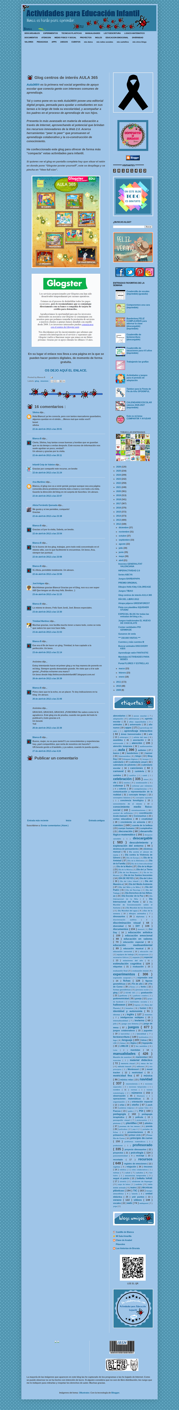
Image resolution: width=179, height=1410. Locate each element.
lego (115, 1040)
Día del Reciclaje (133, 890)
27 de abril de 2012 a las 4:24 (46, 751)
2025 (118, 471)
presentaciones (136, 1132)
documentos (121, 929)
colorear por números (142, 786)
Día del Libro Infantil (130, 881)
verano (118, 1200)
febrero (122, 673)
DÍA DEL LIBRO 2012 (128, 599)
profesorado (142, 1145)
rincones (148, 1167)
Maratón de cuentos (122, 1057)
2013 (118, 520)
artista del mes (141, 737)
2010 (118, 686)
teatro (133, 1187)
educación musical (134, 948)
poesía (149, 1126)
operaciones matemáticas (128, 1099)
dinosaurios (120, 916)
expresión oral (144, 978)
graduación (146, 993)
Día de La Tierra (144, 869)
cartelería (140, 771)
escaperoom (144, 955)
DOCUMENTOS (31, 37)
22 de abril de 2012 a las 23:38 (47, 516)
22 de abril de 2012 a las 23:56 (47, 557)
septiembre (124, 540)
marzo (122, 668)
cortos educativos (123, 819)
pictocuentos (142, 1120)
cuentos (118, 825)
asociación (139, 740)
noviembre (124, 532)
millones (141, 1066)
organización (119, 1102)
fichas (128, 980)
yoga (115, 1206)
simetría (123, 1182)
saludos (140, 1173)
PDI (141, 1111)
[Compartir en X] (58, 381)
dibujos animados (138, 913)
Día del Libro (146, 878)
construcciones (139, 810)
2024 (118, 475)
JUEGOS (64, 42)
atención (138, 743)
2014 (118, 516)
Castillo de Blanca (125, 1232)
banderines (133, 753)
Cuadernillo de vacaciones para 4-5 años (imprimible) (139, 350)
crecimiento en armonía (133, 822)
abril (121, 560)
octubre (123, 536)
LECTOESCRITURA (112, 33)
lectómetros (144, 1037)
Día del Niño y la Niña (129, 887)
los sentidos (142, 1046)
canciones (137, 768)
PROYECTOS (85, 37)
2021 (118, 487)
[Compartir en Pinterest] (64, 381)
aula (122, 750)
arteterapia (124, 737)
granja (138, 998)
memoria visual (128, 1063)
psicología (137, 1152)
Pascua (117, 1111)
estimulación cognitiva (128, 963)
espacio (136, 957)
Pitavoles (120, 1244)
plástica (148, 1123)
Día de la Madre (124, 866)
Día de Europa (133, 858)
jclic (115, 1024)
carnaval (119, 771)
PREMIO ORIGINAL (127, 583)
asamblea (118, 740)
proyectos (118, 1153)
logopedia (147, 1043)
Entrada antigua (97, 820)
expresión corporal (122, 978)
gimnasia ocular (142, 990)
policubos (123, 1129)
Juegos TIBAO (125, 591)
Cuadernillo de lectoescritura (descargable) (134, 337)
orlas (122, 1105)
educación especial (134, 942)
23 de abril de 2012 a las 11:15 (47, 594)
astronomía (118, 743)
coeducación (142, 783)
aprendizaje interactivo (138, 730)
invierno (140, 1020)
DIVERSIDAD (137, 37)
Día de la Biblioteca (136, 861)
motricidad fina (123, 1075)
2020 (118, 491)
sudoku (139, 1184)
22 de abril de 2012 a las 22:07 (47, 496)
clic (115, 782)
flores (133, 987)
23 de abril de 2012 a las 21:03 (47, 632)
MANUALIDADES (92, 33)
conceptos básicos (122, 798)
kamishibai (126, 1034)
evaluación (139, 967)
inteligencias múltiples (132, 1017)
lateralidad (142, 1034)
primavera (118, 1135)
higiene (137, 1005)
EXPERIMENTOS (50, 33)
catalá (145, 775)
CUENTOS (75, 42)
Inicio (68, 820)
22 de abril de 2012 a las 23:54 (47, 533)
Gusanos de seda (127, 634)
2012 (118, 524)
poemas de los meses (130, 1126)
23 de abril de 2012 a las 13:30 (47, 612)
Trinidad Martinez (41, 621)
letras (144, 1040)
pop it (135, 1129)
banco (116, 753)
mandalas (137, 1050)
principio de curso (141, 1138)
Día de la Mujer (145, 866)
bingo (138, 756)
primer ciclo (135, 1135)
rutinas (116, 1173)
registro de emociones (135, 1164)
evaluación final (120, 971)
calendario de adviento (125, 765)
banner (148, 753)
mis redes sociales (104, 42)
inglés (131, 1014)
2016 (118, 508)
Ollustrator (84, 1393)
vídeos (138, 1200)
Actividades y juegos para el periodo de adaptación (137, 377)
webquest (144, 1203)
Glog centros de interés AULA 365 (135, 595)
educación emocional (139, 935)
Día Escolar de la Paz (133, 896)
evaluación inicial (140, 971)
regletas (117, 1167)
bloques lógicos (130, 759)
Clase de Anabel (124, 1240)
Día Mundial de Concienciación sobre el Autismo (132, 905)
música (148, 1075)
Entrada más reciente (37, 820)
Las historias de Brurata (128, 1248)
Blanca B (37, 438)
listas (123, 1043)
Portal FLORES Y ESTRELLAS (133, 663)
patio (131, 1111)
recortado (119, 1159)
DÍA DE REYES (126, 878)
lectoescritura (121, 1036)
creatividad (146, 819)
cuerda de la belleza (142, 825)
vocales (117, 1203)
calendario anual (138, 762)
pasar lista (144, 1108)
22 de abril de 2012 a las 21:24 (47, 473)
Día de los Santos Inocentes (138, 875)
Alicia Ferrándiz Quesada (45, 505)
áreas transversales (131, 734)
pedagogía (120, 1114)
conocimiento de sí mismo (128, 804)
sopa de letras (124, 1184)
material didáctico (141, 1060)
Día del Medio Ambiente (140, 884)
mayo (122, 556)
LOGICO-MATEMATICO (134, 33)
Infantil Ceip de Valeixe (43, 465)
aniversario (136, 724)
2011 (118, 682)
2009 (118, 690)
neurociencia (132, 1084)
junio (121, 552)
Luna (116, 1050)
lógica (134, 1043)
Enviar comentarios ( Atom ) (54, 825)
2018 (118, 499)
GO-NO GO (130, 993)
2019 (118, 495)
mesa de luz (146, 1063)
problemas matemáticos (135, 1142)
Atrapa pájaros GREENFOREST (134, 603)
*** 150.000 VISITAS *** (129, 638)
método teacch (125, 1066)
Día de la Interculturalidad (141, 864)
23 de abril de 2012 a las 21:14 (47, 652)
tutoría (135, 1194)
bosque (146, 759)
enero (122, 677)
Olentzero (142, 1096)
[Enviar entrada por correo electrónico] (51, 377)
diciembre (124, 527)
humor (143, 1008)
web (130, 1203)
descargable (142, 838)
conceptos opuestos (144, 798)
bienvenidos (125, 756)
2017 (118, 503)
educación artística (140, 932)
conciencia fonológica (132, 800)
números (137, 1092)
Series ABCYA (125, 575)
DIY (139, 926)
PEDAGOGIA (42, 42)
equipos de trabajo (126, 954)
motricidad (138, 1072)
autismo (142, 750)
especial (148, 957)
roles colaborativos (140, 1170)
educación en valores (138, 938)
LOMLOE (124, 1046)
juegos (134, 1027)
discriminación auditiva (127, 920)
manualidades (126, 1053)
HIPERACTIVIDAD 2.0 (129, 570)
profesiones (119, 1146)
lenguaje (127, 1040)
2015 (118, 512)
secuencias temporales (136, 1175)
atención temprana (123, 746)
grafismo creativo (141, 996)
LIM (115, 1043)
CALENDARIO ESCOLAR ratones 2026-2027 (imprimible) (139, 405)
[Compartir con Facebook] (61, 381)
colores (123, 789)
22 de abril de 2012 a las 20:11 (47, 455)
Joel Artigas (38, 583)
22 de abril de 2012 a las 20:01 (47, 429)
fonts (144, 987)
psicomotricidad (121, 1156)
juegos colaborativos (124, 1030)
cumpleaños (146, 828)
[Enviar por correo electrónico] (52, 381)
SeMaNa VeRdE (144, 1178)
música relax (127, 1080)
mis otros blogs (139, 42)
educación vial (146, 952)
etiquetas (118, 967)
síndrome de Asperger (142, 1181)
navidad (146, 1079)
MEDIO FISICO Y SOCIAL (65, 37)
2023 (118, 479)
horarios (130, 1008)
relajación (131, 1167)
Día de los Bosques (129, 872)
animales (118, 724)
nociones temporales (138, 1087)
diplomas (141, 916)
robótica (123, 1170)
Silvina (36, 412)
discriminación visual (128, 922)
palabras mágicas (127, 1108)
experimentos (125, 974)
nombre (117, 1090)
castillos (133, 775)
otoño (136, 1104)
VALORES (29, 42)
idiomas (117, 1015)
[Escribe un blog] (55, 381)
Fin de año (137, 984)
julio (121, 548)
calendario (118, 762)
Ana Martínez (39, 482)
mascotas (118, 1060)
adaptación (118, 719)
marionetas (142, 1057)
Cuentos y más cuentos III (131, 642)
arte (150, 734)
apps (128, 727)
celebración (123, 779)
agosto (122, 544)
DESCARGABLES (32, 33)
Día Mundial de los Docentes (139, 908)
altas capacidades (138, 722)
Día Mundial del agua (128, 911)
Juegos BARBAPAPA (129, 579)
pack (150, 1105)
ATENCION (46, 37)
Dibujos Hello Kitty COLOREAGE (134, 587)
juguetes (148, 1030)
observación (120, 1096)
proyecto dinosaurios (136, 1149)
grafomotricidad (121, 998)
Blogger (115, 1393)
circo (146, 779)
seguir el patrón (121, 1178)
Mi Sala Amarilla (123, 1236)
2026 (118, 467)
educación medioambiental (132, 945)
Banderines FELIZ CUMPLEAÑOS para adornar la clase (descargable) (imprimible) (137, 323)
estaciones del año (134, 960)
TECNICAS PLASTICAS (71, 33)
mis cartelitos (123, 42)
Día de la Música (126, 870)
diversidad (119, 926)
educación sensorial (123, 951)
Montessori (134, 1069)
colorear (118, 785)
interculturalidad (121, 1021)
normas (135, 1090)
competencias (141, 789)
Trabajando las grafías (138, 362)
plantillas (132, 1123)
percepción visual (122, 1120)
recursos (44, 381)
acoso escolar (141, 716)
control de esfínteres (123, 813)
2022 (118, 483)
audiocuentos (146, 746)
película (140, 1117)
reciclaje (141, 1156)
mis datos (88, 42)
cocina (127, 783)
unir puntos (139, 1197)
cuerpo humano (126, 828)
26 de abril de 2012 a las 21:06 (47, 699)
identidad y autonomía (128, 1011)
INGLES (98, 37)
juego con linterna (130, 1024)
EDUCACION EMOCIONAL (117, 37)
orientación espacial (142, 1102)
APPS (54, 42)
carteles (117, 775)
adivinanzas (134, 719)
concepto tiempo (138, 795)
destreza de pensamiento (126, 849)
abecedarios (120, 716)
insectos (148, 1015)
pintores (117, 1123)
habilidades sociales (139, 1002)
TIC (135, 1190)
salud (128, 1173)
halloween (119, 1004)
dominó (141, 929)
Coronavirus (140, 816)
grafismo (123, 996)
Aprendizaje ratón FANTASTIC (133, 653)
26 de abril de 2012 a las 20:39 (47, 678)
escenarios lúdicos (121, 957)
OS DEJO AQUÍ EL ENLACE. (66, 370)
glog (37, 381)
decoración (126, 831)
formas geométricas (122, 990)
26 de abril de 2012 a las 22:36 (47, 728)
